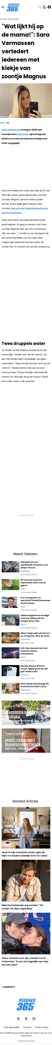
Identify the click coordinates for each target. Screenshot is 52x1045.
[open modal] (49, 7)
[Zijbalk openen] (2, 7)
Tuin (23, 589)
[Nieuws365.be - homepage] (13, 7)
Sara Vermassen (11, 129)
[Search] (39, 7)
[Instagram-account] (33, 1018)
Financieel (26, 690)
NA (7, 122)
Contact (27, 1027)
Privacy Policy (41, 1027)
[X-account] (18, 1018)
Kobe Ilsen (22, 134)
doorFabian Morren (29, 574)
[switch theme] (44, 7)
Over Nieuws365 (11, 1027)
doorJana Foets (27, 643)
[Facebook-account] (26, 1018)
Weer (23, 607)
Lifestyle (25, 675)
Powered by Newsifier (26, 1041)
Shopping (25, 571)
